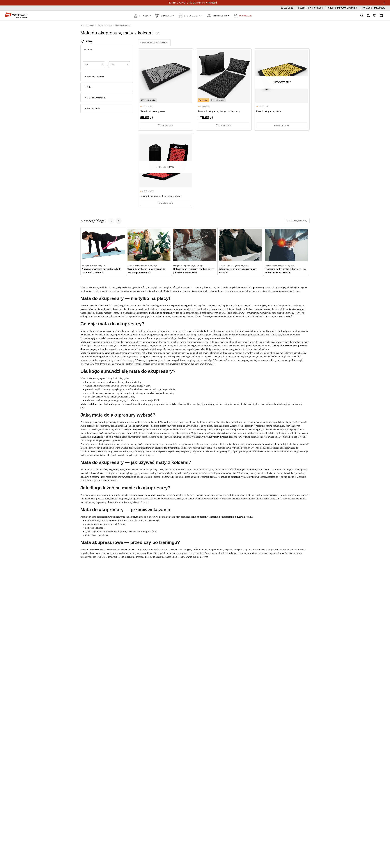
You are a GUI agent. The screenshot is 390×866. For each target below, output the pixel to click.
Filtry (89, 41)
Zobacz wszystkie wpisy (297, 221)
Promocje (245, 15)
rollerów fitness (113, 557)
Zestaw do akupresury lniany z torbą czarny (219, 111)
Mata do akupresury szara (152, 111)
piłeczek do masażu (134, 557)
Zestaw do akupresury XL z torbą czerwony (161, 196)
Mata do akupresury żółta (268, 111)
